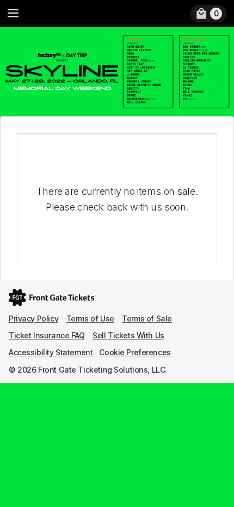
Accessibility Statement (51, 352)
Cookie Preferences (134, 352)
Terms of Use (90, 318)
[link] (208, 13)
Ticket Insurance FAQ (47, 335)
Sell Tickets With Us (128, 335)
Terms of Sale (147, 318)
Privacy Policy (33, 318)
